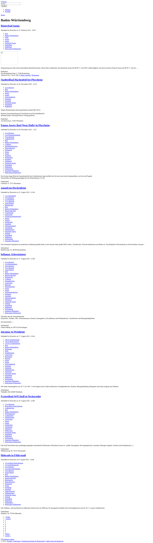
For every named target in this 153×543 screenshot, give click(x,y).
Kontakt (7, 11)
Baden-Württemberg (11, 36)
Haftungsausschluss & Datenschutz (33, 541)
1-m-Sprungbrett (10, 196)
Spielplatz (8, 368)
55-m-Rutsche (9, 268)
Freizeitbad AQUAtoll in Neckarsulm (21, 396)
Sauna (7, 39)
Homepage (35, 75)
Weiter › (7, 534)
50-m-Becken (9, 266)
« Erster (7, 517)
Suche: (3, 4)
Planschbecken (10, 148)
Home (3, 15)
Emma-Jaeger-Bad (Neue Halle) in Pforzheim (25, 125)
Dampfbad (8, 45)
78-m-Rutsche (9, 137)
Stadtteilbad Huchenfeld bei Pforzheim (22, 79)
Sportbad (8, 101)
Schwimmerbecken (11, 292)
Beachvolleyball (10, 211)
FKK (6, 37)
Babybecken (9, 205)
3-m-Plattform (9, 199)
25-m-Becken (9, 88)
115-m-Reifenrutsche (12, 465)
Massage (8, 285)
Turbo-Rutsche (10, 491)
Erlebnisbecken (10, 414)
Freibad (7, 233)
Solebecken (9, 157)
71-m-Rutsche (9, 404)
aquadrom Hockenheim (13, 187)
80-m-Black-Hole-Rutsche (13, 406)
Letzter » (8, 536)
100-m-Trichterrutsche (12, 340)
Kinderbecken (9, 353)
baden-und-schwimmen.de (54, 541)
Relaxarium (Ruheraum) (13, 49)
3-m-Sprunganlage (11, 264)
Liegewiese (8, 214)
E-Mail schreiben (25, 75)
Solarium (8, 99)
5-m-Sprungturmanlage (12, 135)
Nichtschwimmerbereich (13, 216)
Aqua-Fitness (9, 203)
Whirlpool (8, 161)
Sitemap (7, 10)
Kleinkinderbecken (11, 146)
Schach (7, 220)
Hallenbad (8, 47)
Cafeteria (8, 144)
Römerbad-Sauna (10, 25)
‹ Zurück (8, 519)
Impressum (17, 541)
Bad (6, 34)
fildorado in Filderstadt (13, 455)
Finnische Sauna (10, 43)
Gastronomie (9, 213)
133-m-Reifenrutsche (12, 342)
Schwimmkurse (10, 97)
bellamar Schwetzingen (13, 254)
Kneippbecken (10, 281)
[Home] (4, 2)
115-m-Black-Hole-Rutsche (14, 463)
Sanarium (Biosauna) (12, 171)
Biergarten (8, 349)
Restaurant (8, 150)
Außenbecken (9, 139)
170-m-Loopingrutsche (12, 343)
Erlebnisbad (9, 169)
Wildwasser (9, 431)
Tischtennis (8, 228)
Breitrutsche (9, 277)
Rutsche (7, 358)
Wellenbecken (9, 230)
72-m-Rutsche (9, 201)
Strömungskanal (10, 226)
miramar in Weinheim (13, 331)
